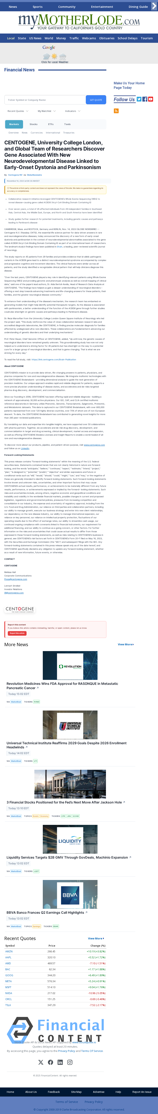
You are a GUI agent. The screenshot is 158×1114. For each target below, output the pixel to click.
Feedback (54, 1091)
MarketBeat (16, 702)
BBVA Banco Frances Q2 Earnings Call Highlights (47, 912)
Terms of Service (66, 1102)
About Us (31, 1091)
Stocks (33, 124)
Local (11, 38)
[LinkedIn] (60, 1063)
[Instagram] (70, 1063)
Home (10, 1091)
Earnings (36, 926)
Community (67, 7)
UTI (35, 761)
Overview (13, 132)
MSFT (8, 987)
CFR (63, 816)
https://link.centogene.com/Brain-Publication (54, 359)
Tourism (147, 38)
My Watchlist (44, 110)
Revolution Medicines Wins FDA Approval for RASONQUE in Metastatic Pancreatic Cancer (62, 686)
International (53, 132)
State (22, 38)
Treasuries (68, 132)
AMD (8, 963)
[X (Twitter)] (41, 1063)
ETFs (50, 124)
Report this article (17, 633)
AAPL (8, 957)
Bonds (35, 816)
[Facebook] (50, 1063)
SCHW (76, 816)
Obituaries (106, 38)
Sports (38, 7)
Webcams (89, 38)
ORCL (8, 999)
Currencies (37, 132)
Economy (44, 816)
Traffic (74, 38)
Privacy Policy (66, 1051)
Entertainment (102, 7)
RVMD (36, 702)
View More (125, 644)
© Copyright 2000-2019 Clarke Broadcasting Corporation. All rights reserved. (79, 1109)
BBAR (55, 926)
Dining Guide (138, 7)
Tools (67, 124)
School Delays (127, 38)
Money (61, 38)
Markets (14, 124)
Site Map (76, 1091)
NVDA (8, 993)
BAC (7, 969)
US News (35, 38)
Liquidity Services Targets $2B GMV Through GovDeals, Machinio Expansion (69, 857)
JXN (69, 816)
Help (118, 1091)
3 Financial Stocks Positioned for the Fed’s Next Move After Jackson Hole (66, 802)
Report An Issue (141, 1091)
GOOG (9, 975)
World (49, 38)
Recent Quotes (16, 110)
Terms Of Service (92, 1051)
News (13, 7)
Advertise (98, 1091)
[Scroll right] (154, 6)
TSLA (8, 1005)
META (8, 981)
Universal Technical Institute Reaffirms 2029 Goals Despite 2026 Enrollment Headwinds (67, 745)
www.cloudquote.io (84, 1042)
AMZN (9, 951)
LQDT (36, 871)
